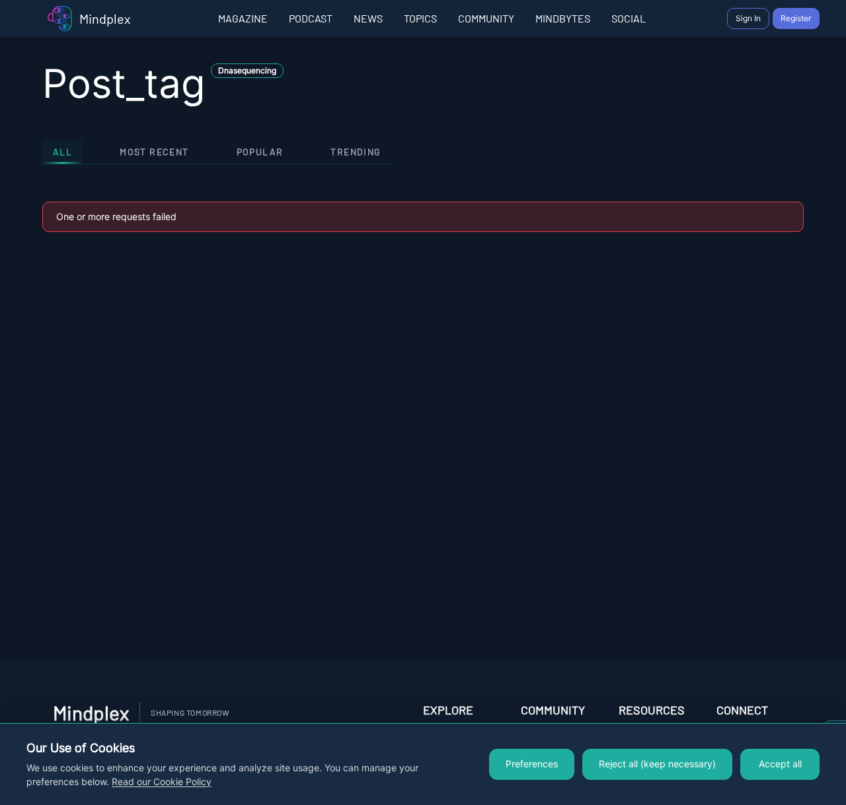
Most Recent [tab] (154, 151)
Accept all (780, 764)
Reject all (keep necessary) (657, 764)
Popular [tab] (260, 151)
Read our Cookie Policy (162, 782)
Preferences (532, 764)
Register (796, 18)
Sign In (748, 18)
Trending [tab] (355, 151)
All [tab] (62, 151)
